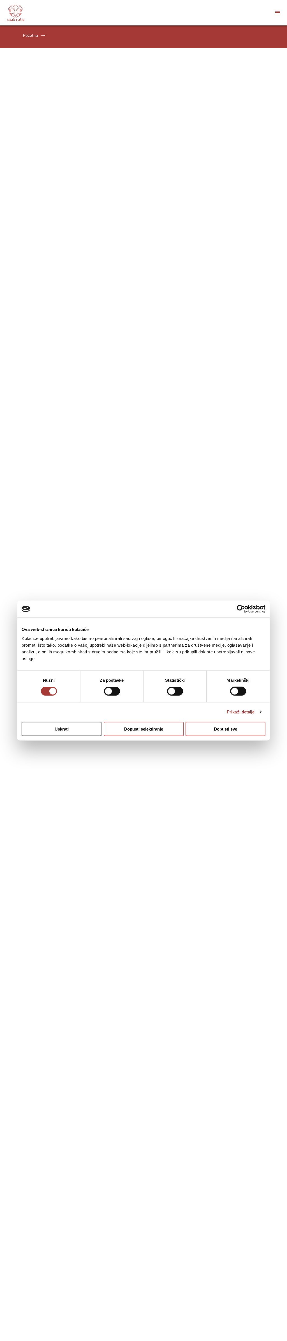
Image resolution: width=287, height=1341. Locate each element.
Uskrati (62, 728)
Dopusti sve (225, 728)
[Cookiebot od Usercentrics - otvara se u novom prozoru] (240, 609)
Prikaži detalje (241, 712)
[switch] (112, 691)
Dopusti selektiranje (143, 728)
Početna (30, 35)
